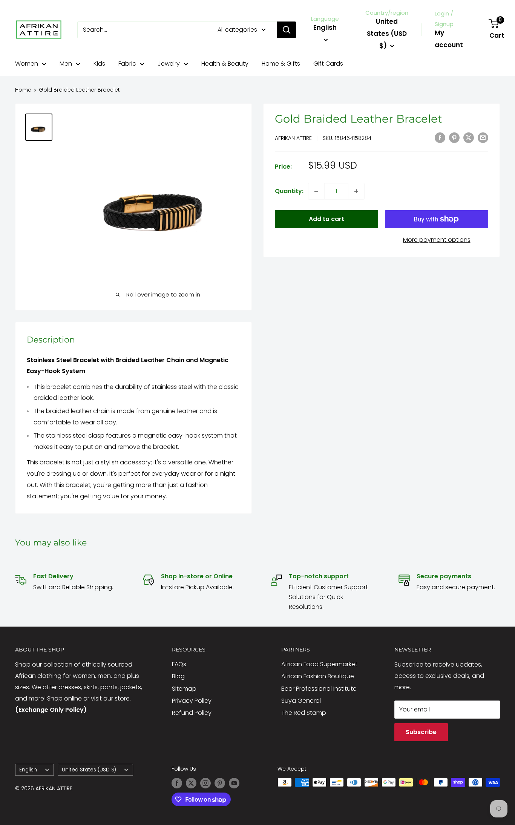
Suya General (301, 700)
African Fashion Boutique (317, 676)
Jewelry (169, 63)
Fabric (127, 63)
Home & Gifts (281, 63)
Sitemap (184, 688)
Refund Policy (192, 712)
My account (449, 38)
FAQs (179, 664)
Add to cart (326, 219)
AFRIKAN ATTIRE (293, 138)
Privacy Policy (192, 700)
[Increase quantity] (356, 191)
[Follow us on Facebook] (177, 783)
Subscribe (421, 732)
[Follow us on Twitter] (191, 783)
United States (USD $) (89, 769)
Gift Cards (328, 63)
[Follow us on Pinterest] (220, 783)
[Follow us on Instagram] (205, 783)
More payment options (437, 239)
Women (26, 63)
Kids (99, 63)
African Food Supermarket (319, 664)
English (28, 769)
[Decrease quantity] (316, 191)
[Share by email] (483, 137)
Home (23, 90)
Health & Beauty (224, 63)
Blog (178, 676)
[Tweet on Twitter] (468, 137)
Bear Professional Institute (319, 688)
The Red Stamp (303, 712)
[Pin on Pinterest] (454, 137)
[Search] (286, 30)
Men (66, 63)
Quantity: (289, 191)
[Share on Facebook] (440, 137)
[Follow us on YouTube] (234, 783)
